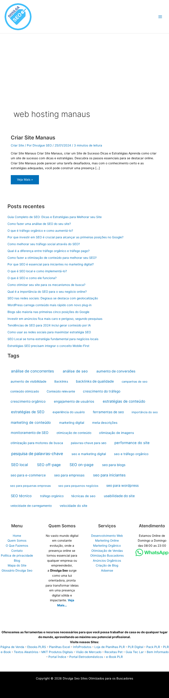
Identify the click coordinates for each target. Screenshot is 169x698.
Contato (17, 550)
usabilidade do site (119, 496)
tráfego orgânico (52, 496)
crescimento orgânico (28, 401)
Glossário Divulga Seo (17, 570)
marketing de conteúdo (31, 422)
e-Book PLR (114, 657)
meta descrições (105, 423)
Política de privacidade (17, 555)
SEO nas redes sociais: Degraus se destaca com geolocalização (52, 298)
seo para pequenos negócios (78, 485)
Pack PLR (153, 647)
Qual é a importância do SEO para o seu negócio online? (47, 291)
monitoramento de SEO (29, 433)
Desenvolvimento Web (107, 535)
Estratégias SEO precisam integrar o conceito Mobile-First (48, 346)
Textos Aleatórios (26, 652)
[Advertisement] (84, 66)
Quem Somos (16, 540)
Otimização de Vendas (107, 550)
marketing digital (71, 423)
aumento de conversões (115, 371)
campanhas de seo (134, 381)
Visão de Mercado (88, 652)
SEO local (19, 464)
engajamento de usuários (74, 401)
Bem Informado (158, 652)
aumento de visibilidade (28, 381)
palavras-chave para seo (88, 443)
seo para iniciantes (109, 475)
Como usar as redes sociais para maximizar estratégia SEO (49, 332)
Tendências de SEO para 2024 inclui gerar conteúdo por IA (49, 325)
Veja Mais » (25, 181)
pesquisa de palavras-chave (37, 453)
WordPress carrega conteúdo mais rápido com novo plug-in (49, 305)
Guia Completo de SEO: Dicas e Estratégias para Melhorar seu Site (54, 217)
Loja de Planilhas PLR (109, 647)
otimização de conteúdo (74, 433)
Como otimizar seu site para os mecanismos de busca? (46, 285)
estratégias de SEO (27, 412)
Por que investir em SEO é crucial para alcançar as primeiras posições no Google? (65, 237)
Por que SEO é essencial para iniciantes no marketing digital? (50, 264)
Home (17, 535)
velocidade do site (73, 506)
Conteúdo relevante (61, 391)
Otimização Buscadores (107, 555)
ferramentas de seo (108, 412)
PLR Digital (135, 647)
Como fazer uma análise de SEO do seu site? (39, 224)
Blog (17, 560)
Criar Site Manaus (33, 137)
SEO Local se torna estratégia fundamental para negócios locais (52, 339)
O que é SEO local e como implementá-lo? (37, 271)
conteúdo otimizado (24, 391)
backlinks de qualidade (95, 381)
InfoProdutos (82, 647)
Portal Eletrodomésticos (86, 657)
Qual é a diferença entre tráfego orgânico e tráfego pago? (48, 251)
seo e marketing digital (89, 454)
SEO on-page (82, 464)
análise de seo (75, 371)
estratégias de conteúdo (124, 401)
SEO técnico (21, 496)
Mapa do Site (17, 565)
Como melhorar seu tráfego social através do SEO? (43, 244)
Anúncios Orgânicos (107, 560)
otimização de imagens (116, 433)
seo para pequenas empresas (30, 485)
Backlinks (61, 381)
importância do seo (145, 412)
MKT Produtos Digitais (57, 652)
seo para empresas (69, 475)
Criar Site (17, 145)
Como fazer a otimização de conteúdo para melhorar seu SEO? (52, 257)
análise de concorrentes (32, 371)
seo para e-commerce (28, 475)
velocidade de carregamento (31, 505)
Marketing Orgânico (107, 545)
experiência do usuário (69, 412)
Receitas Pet (114, 652)
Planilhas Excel (59, 647)
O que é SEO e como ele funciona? (32, 278)
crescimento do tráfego (101, 391)
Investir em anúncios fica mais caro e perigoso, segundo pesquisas (54, 318)
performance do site (132, 443)
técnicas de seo (83, 496)
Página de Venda (12, 647)
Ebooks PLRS (36, 647)
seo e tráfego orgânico (131, 454)
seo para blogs (113, 465)
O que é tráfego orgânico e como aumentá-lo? (40, 230)
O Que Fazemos (17, 545)
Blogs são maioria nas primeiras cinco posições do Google (48, 312)
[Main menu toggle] (160, 16)
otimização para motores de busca (37, 443)
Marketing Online (107, 540)
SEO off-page (49, 465)
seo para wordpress (122, 485)
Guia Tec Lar (135, 652)
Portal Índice (57, 657)
